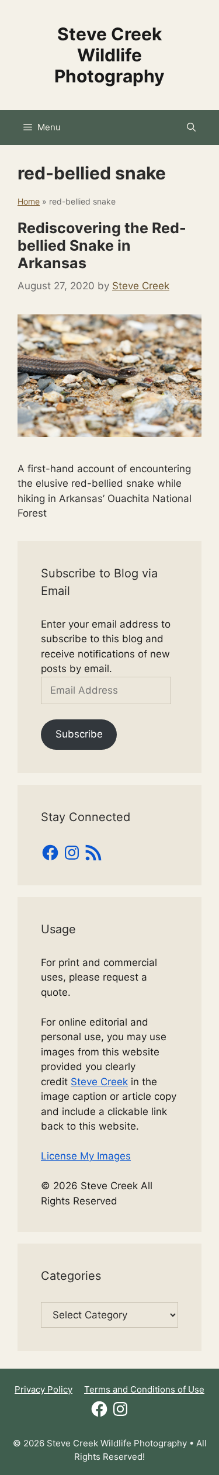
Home (29, 201)
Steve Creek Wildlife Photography (109, 54)
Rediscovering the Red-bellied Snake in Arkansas (102, 245)
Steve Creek (99, 1082)
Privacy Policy (43, 1389)
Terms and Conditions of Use (144, 1389)
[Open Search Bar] (191, 127)
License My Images (86, 1156)
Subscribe (79, 734)
